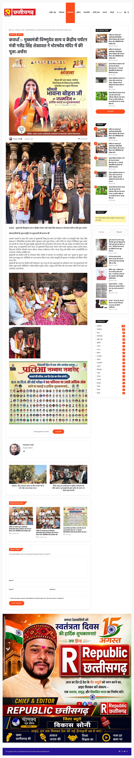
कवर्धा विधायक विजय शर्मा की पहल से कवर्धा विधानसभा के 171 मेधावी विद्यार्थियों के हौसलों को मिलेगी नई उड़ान (74, 530)
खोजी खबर (96, 12)
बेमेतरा (98, 353)
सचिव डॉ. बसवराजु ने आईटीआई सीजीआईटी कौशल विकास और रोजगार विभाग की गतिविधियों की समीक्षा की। (20, 529)
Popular (101, 232)
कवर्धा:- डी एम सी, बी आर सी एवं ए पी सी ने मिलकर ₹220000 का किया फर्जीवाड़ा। (116, 304)
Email (11, 589)
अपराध (105, 12)
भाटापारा (99, 380)
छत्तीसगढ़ (61, 12)
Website (52, 589)
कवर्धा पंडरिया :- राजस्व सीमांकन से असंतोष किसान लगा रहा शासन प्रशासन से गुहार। (116, 287)
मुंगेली (98, 393)
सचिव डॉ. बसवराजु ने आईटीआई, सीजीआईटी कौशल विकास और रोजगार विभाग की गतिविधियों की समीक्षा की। (47, 533)
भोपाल (98, 390)
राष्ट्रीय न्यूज (52, 12)
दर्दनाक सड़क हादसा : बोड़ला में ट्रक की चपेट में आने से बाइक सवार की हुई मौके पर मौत (116, 259)
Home (12, 30)
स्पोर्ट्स (112, 12)
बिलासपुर (99, 370)
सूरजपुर (99, 383)
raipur (98, 349)
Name (11, 580)
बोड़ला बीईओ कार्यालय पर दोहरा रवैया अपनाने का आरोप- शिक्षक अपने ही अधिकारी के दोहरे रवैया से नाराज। (117, 82)
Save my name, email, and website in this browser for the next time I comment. (37, 598)
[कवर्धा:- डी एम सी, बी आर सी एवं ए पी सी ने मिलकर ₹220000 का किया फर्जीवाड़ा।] (101, 304)
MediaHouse (45, 751)
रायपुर (98, 373)
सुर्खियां (78, 12)
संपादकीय (87, 12)
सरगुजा (98, 366)
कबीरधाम (70, 12)
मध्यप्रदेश (99, 356)
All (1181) (110, 111)
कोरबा (98, 386)
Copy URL (58, 431)
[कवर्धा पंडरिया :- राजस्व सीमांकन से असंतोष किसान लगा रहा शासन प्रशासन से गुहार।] (101, 290)
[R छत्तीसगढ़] (20, 12)
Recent (119, 232)
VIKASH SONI (16, 139)
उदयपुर (98, 376)
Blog (98, 333)
